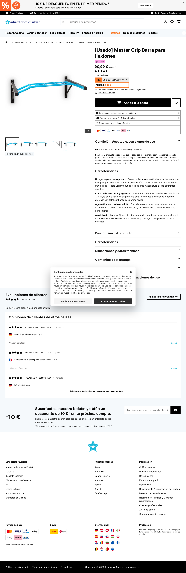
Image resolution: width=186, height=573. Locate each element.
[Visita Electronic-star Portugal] (107, 549)
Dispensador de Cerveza (18, 480)
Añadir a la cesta (135, 103)
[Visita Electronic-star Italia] (118, 530)
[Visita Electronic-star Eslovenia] (112, 549)
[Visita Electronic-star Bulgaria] (107, 542)
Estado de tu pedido (149, 480)
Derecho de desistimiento (152, 493)
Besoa (98, 484)
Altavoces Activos (14, 493)
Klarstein (99, 480)
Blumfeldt (99, 471)
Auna (97, 467)
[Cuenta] (165, 21)
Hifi (7, 484)
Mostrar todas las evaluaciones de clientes (97, 391)
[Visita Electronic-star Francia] (112, 530)
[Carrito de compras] (179, 21)
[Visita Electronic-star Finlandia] (118, 542)
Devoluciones (146, 476)
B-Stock (153, 32)
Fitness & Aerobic (20, 42)
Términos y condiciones (44, 567)
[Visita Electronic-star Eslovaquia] (101, 536)
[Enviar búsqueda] (63, 22)
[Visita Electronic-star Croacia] (96, 542)
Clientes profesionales (150, 505)
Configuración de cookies (152, 514)
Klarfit (98, 489)
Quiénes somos (147, 467)
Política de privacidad (149, 532)
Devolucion (145, 484)
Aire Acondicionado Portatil (19, 467)
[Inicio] (8, 42)
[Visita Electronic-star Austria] (101, 530)
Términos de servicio (170, 532)
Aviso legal (66, 567)
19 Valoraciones (101, 75)
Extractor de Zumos (15, 497)
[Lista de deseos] (172, 21)
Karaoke (9, 471)
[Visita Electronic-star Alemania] (96, 530)
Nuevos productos (134, 32)
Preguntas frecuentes (150, 471)
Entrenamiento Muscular (43, 42)
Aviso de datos (147, 509)
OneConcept (101, 493)
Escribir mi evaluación (165, 296)
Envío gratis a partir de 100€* (47, 13)
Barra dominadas (66, 42)
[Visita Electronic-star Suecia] (112, 542)
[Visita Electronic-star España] (96, 536)
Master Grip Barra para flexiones (92, 42)
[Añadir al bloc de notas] (176, 102)
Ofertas (115, 32)
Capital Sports (102, 476)
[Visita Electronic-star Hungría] (112, 536)
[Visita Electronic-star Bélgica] (96, 549)
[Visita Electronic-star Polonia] (118, 536)
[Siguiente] (184, 33)
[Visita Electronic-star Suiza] (107, 530)
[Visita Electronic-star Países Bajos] (101, 549)
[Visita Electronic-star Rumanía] (101, 542)
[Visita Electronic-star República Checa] (107, 536)
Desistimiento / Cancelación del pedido (159, 489)
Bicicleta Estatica (14, 476)
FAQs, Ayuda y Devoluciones (168, 13)
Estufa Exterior (13, 489)
